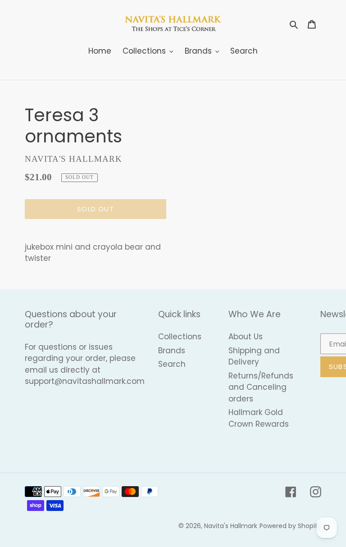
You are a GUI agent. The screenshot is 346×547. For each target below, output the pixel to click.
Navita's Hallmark (230, 525)
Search (172, 364)
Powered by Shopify (290, 525)
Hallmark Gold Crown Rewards (258, 418)
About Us (245, 336)
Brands (171, 350)
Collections (179, 336)
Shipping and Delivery (254, 356)
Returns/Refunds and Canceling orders (260, 387)
